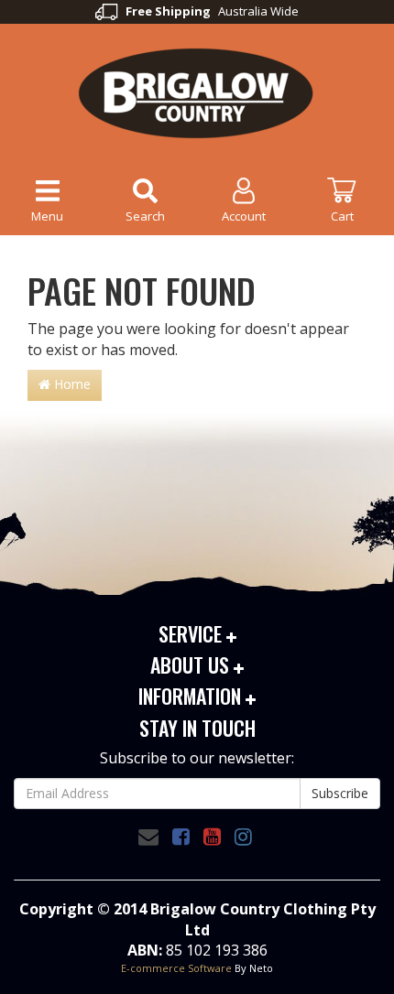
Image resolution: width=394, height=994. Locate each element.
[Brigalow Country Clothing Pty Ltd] (197, 91)
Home (70, 384)
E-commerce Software (176, 968)
